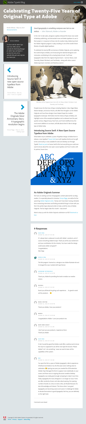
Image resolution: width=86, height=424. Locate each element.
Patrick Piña (42, 257)
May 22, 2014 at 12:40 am (47, 315)
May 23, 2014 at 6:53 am (47, 340)
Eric (39, 358)
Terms (9, 419)
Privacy (14, 419)
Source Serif (52, 139)
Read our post (43, 144)
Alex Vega (41, 233)
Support (20, 419)
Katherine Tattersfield (45, 271)
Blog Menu (77, 2)
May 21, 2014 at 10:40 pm (47, 303)
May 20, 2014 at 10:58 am (47, 259)
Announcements (12, 30)
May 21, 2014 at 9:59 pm (47, 287)
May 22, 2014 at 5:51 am (47, 326)
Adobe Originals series (47, 201)
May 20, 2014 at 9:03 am (47, 234)
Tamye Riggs (63, 198)
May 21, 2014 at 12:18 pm (47, 273)
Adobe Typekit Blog (14, 2)
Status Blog (27, 419)
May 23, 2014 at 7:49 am (47, 360)
